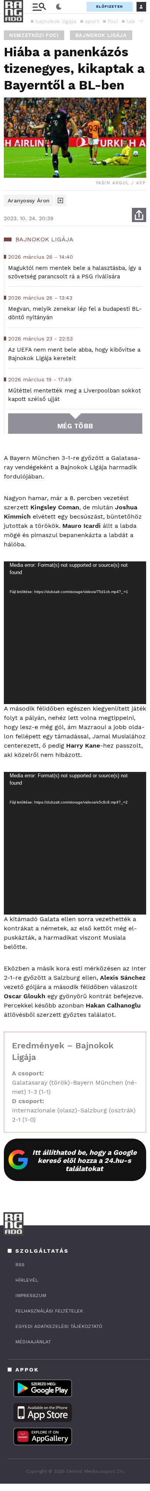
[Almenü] (39, 6)
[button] (140, 21)
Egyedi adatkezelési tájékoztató (58, 1326)
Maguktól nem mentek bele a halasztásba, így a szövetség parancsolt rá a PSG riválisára (74, 272)
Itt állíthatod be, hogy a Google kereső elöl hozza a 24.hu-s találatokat (84, 1160)
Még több (75, 426)
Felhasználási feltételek (49, 1311)
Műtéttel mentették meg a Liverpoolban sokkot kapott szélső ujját (74, 395)
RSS (20, 1264)
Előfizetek (109, 6)
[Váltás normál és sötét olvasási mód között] (58, 7)
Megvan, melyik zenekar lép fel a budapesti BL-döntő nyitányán (75, 313)
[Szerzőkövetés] (60, 200)
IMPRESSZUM (30, 1295)
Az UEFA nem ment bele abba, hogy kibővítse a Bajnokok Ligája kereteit (74, 354)
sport (92, 21)
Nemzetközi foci (34, 35)
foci (113, 21)
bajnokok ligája (56, 21)
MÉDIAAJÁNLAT (33, 1341)
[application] (75, 632)
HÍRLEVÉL (26, 1280)
